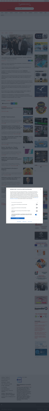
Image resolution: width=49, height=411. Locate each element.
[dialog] (24, 205)
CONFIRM (17, 218)
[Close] (41, 189)
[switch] (36, 204)
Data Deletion (19, 221)
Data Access (24, 221)
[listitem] (24, 202)
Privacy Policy (30, 221)
